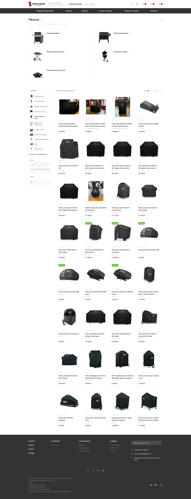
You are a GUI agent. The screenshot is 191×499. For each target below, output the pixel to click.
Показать (44, 182)
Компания (55, 441)
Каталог (31, 441)
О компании (55, 445)
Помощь (82, 445)
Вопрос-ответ (114, 448)
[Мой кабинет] (137, 4)
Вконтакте (88, 470)
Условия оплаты (84, 448)
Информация (84, 441)
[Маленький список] (145, 90)
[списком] (158, 90)
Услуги (31, 449)
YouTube (98, 470)
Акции (31, 445)
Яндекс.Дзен (103, 470)
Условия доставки (84, 451)
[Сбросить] (32, 182)
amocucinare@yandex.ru (142, 454)
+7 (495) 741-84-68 (75, 4)
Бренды (31, 453)
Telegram (93, 470)
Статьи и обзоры (115, 445)
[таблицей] (162, 90)
